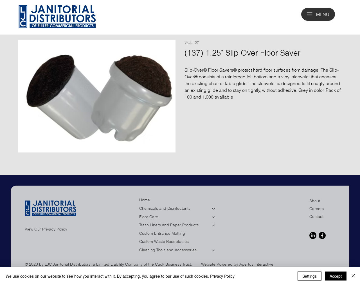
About (314, 200)
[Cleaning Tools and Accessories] (214, 250)
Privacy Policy (222, 276)
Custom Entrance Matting (162, 233)
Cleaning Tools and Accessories (168, 249)
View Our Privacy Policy (46, 229)
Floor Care (148, 216)
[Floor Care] (214, 217)
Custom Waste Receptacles (164, 241)
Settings (309, 276)
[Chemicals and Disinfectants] (214, 208)
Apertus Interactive (256, 264)
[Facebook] (322, 235)
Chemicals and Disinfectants (164, 208)
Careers (316, 208)
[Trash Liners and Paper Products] (214, 225)
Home (144, 199)
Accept (336, 276)
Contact (316, 216)
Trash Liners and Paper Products (169, 224)
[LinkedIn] (312, 235)
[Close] (353, 276)
